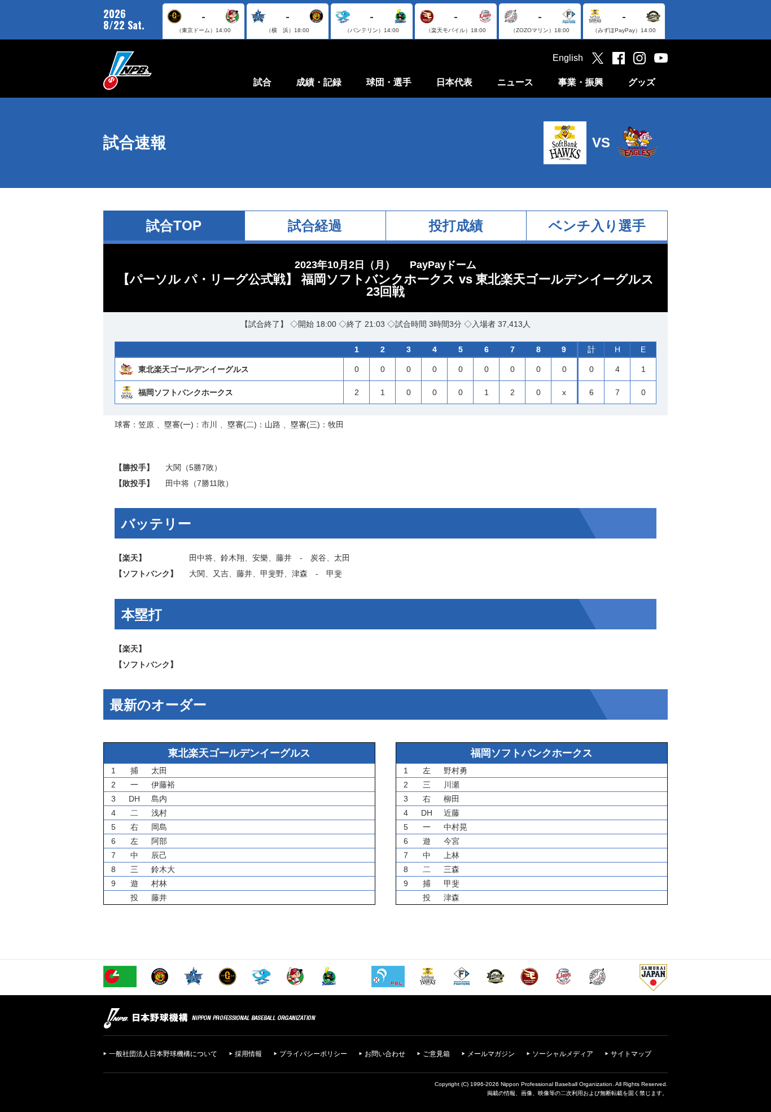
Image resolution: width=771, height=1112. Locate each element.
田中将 (177, 483)
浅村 (159, 812)
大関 (173, 467)
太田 (342, 557)
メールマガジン (491, 1054)
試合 (262, 82)
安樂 (260, 557)
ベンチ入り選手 (597, 225)
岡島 (159, 826)
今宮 (451, 841)
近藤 (451, 812)
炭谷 (318, 557)
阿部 (159, 841)
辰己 (159, 855)
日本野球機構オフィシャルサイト (155, 70)
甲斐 (334, 573)
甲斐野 (272, 573)
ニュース (515, 82)
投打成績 (456, 225)
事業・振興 (580, 82)
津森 (300, 573)
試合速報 (135, 142)
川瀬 (451, 784)
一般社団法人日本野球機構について (163, 1054)
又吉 (221, 573)
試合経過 (315, 225)
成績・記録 (318, 82)
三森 (451, 869)
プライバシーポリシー (313, 1054)
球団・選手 (388, 82)
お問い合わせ (385, 1054)
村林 (159, 883)
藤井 (284, 557)
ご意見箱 (436, 1054)
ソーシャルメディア (562, 1054)
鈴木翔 (232, 557)
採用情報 (248, 1054)
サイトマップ (631, 1054)
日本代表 (454, 82)
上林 (451, 855)
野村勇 (455, 770)
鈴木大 (163, 869)
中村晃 (455, 826)
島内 (159, 798)
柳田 (451, 798)
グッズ (641, 82)
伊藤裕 (163, 784)
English (568, 58)
